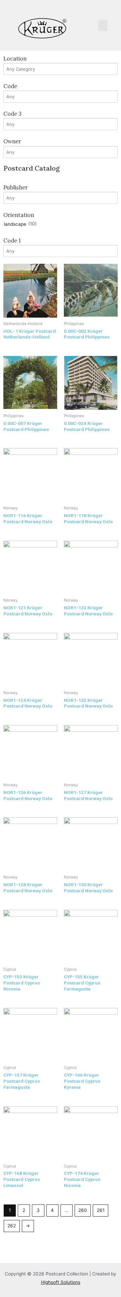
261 (101, 1210)
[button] (103, 25)
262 (11, 1225)
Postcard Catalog (31, 168)
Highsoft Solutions (60, 1282)
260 (82, 1210)
